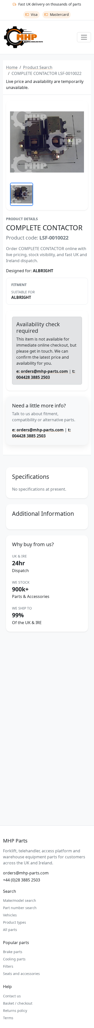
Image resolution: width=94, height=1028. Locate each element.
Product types (14, 922)
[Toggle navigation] (84, 37)
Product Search (37, 67)
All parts (10, 929)
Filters (8, 966)
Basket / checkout (17, 1003)
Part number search (20, 907)
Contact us (12, 996)
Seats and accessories (21, 973)
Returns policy (15, 1010)
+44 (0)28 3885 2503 (21, 880)
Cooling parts (14, 959)
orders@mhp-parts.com (26, 873)
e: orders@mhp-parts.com (42, 371)
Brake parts (12, 951)
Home (12, 67)
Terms (8, 1017)
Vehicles (10, 915)
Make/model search (19, 900)
